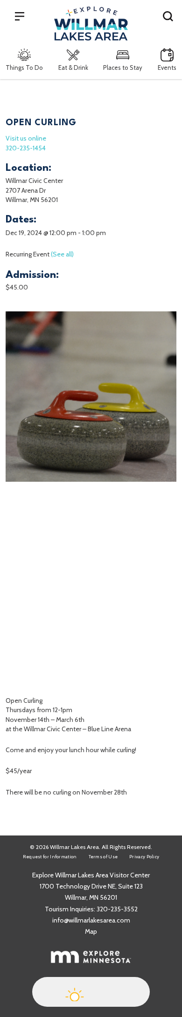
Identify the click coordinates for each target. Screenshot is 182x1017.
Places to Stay (122, 67)
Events (167, 67)
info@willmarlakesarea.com (91, 920)
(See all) (62, 254)
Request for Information (50, 857)
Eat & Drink (73, 67)
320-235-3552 (117, 909)
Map (91, 931)
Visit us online (26, 138)
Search (168, 16)
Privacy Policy (144, 857)
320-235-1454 (26, 148)
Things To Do (24, 67)
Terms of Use (103, 857)
